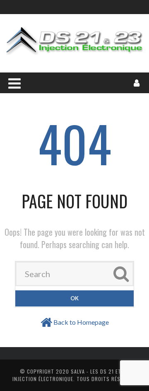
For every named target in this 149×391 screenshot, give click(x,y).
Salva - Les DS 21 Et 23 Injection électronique (70, 375)
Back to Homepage (81, 322)
